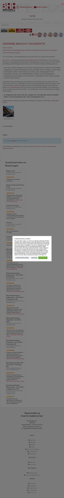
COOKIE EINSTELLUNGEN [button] (22, 257)
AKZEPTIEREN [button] (42, 257)
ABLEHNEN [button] (34, 257)
